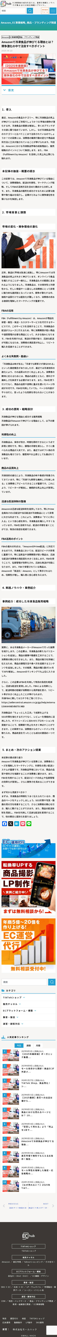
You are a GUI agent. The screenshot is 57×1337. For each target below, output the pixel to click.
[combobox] (13, 11)
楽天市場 (17, 1261)
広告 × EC (19, 1287)
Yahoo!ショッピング (33, 1261)
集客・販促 (28, 1282)
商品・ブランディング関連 (41, 22)
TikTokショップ (28, 1246)
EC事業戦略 (18, 22)
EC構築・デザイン (41, 1276)
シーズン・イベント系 (34, 1290)
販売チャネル (29, 1257)
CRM (3, 1301)
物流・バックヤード (17, 1301)
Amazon (6, 22)
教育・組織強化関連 (22, 1304)
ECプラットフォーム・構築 (28, 1271)
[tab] (19, 1045)
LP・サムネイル (34, 1287)
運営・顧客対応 (28, 1296)
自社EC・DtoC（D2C (17, 1276)
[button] (45, 10)
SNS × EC (6, 1287)
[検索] (30, 11)
